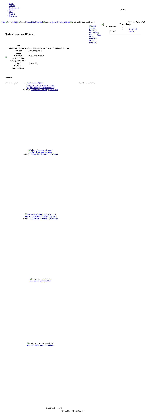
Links (11, 12)
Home (11, 4)
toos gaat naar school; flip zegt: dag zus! (40, 216)
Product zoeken (114, 26)
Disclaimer (13, 16)
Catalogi (12, 6)
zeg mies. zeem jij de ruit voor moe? (40, 88)
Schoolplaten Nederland (34, 22)
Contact (12, 14)
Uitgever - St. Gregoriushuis (60, 22)
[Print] (99, 33)
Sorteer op (9, 83)
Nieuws (12, 10)
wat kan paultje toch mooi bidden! (40, 345)
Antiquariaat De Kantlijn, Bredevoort (44, 90)
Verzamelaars (14, 8)
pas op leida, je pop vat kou (40, 281)
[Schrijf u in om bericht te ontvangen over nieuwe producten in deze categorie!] (93, 26)
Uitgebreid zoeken (133, 30)
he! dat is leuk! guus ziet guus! (40, 152)
